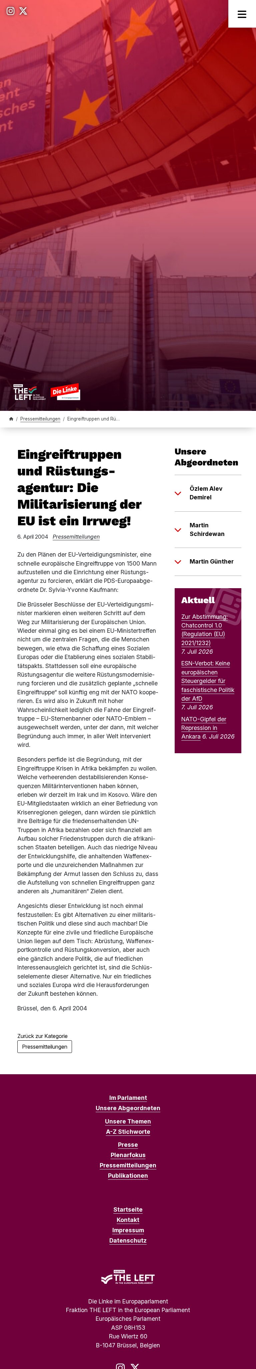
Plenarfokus (128, 1154)
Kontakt (128, 1219)
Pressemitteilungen (40, 419)
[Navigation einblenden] (242, 13)
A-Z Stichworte (128, 1131)
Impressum (128, 1230)
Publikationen (128, 1175)
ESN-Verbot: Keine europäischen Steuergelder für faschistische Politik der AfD (207, 681)
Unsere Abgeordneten (128, 1108)
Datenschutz (128, 1240)
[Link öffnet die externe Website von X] (23, 11)
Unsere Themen (128, 1121)
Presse (128, 1144)
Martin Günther (212, 561)
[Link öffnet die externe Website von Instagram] (11, 11)
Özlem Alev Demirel (206, 493)
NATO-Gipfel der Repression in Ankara (203, 728)
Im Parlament (128, 1097)
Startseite (128, 1209)
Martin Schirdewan (207, 529)
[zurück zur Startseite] (47, 391)
